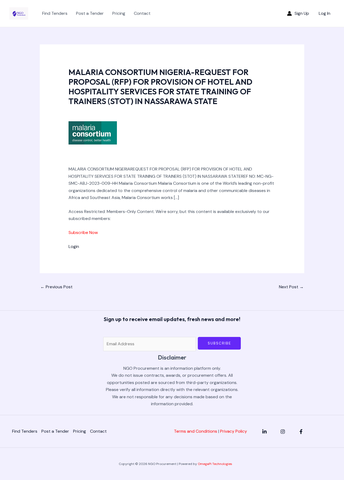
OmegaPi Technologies (215, 464)
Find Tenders (54, 13)
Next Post (291, 287)
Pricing (118, 13)
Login (74, 246)
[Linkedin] (264, 431)
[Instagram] (282, 431)
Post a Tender (90, 13)
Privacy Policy (233, 431)
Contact (142, 13)
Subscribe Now (83, 232)
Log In (324, 13)
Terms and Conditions (195, 431)
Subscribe (219, 343)
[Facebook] (301, 431)
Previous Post (56, 287)
